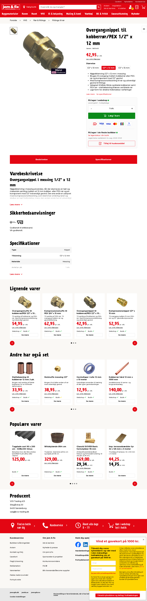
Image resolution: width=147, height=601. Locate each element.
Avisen (106, 6)
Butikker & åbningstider (20, 543)
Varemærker (15, 570)
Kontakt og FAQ (16, 552)
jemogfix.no (35, 592)
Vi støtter (122, 8)
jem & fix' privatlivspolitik (131, 567)
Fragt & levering (16, 561)
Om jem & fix (48, 552)
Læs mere (90, 94)
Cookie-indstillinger (18, 596)
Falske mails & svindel (19, 575)
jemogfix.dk (14, 592)
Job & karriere (109, 8)
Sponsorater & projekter (53, 557)
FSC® (45, 566)
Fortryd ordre (15, 580)
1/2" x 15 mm (124, 68)
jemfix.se (25, 592)
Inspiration (116, 6)
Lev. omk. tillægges (93, 59)
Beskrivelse (42, 159)
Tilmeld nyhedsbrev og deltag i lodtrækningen (117, 595)
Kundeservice (140, 1)
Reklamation (15, 566)
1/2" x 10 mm (93, 68)
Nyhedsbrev (128, 1)
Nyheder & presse (50, 548)
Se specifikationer (104, 94)
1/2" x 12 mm (109, 68)
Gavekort (118, 1)
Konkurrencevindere (51, 561)
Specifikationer (103, 159)
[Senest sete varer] (144, 29)
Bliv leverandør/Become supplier (56, 570)
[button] (71, 343)
